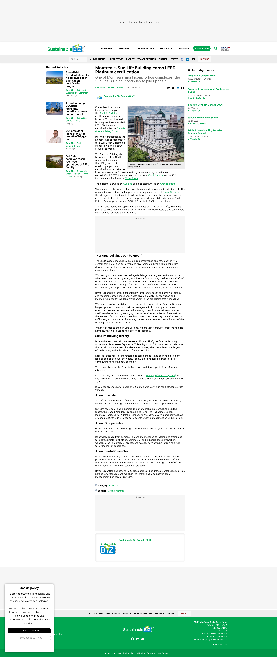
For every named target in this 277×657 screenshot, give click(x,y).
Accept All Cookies (29, 630)
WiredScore (131, 178)
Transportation (146, 59)
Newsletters (146, 48)
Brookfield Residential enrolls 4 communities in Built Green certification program (77, 79)
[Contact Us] (195, 59)
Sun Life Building (108, 113)
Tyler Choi (70, 90)
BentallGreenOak (172, 192)
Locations (99, 59)
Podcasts (166, 48)
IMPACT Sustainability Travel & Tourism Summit (205, 131)
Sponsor (123, 48)
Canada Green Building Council (110, 130)
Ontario (77, 120)
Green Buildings (73, 174)
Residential (81, 90)
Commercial (82, 171)
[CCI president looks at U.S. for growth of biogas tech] (54, 136)
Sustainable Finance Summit (203, 117)
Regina (77, 146)
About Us (109, 653)
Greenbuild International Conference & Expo (208, 90)
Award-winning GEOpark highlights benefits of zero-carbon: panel (76, 109)
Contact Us (167, 653)
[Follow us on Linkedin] (189, 59)
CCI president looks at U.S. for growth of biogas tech (76, 135)
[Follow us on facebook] (183, 59)
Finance (163, 59)
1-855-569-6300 (219, 633)
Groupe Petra (167, 183)
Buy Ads (204, 59)
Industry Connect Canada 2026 (205, 104)
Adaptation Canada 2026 (202, 75)
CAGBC (69, 120)
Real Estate (116, 59)
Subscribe (202, 48)
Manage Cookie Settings (29, 638)
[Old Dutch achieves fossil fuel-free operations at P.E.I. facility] (54, 161)
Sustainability (71, 93)
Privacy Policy (122, 653)
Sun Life (127, 183)
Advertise (106, 48)
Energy (130, 59)
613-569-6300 (220, 636)
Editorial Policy (138, 653)
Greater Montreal (115, 87)
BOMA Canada (155, 175)
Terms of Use (153, 653)
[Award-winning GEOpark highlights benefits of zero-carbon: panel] (54, 108)
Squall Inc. (222, 644)
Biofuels (69, 146)
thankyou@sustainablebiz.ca (213, 639)
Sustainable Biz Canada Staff (119, 96)
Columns (183, 48)
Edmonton (83, 93)
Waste (174, 59)
